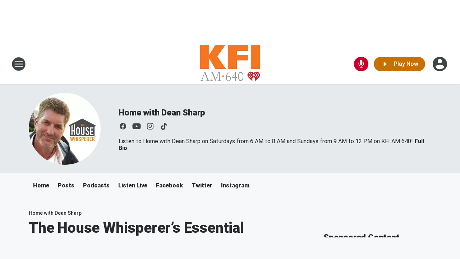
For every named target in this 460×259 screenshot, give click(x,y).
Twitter (202, 185)
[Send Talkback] (361, 64)
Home (41, 185)
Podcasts (96, 185)
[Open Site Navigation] (19, 64)
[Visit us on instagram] (150, 126)
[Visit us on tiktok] (164, 126)
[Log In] (440, 64)
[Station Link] (230, 64)
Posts (66, 185)
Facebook (169, 185)
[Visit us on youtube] (136, 126)
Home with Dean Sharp (162, 113)
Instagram (235, 185)
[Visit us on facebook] (123, 126)
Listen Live (132, 185)
